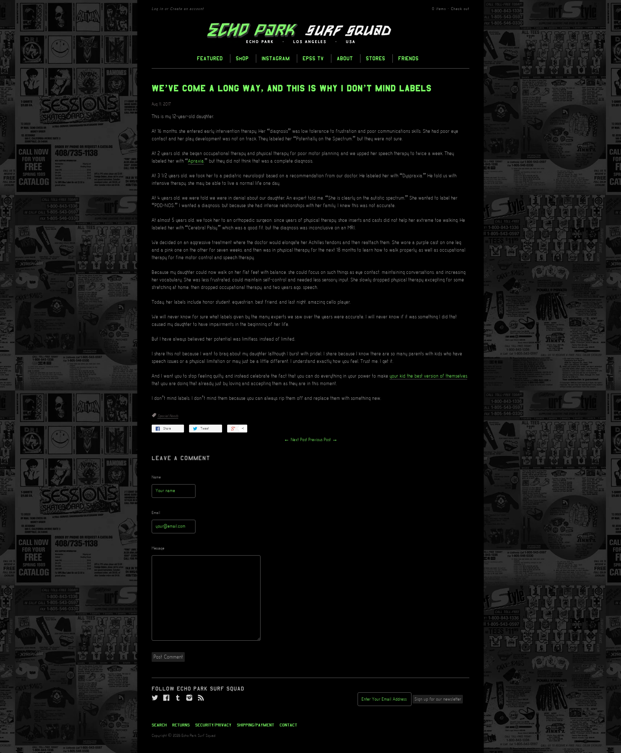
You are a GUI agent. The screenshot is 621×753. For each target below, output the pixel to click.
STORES (375, 58)
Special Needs (167, 416)
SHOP (242, 58)
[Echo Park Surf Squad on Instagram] (189, 698)
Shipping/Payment (255, 725)
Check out (460, 9)
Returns (181, 725)
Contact (288, 725)
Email (156, 513)
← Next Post (295, 440)
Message (158, 548)
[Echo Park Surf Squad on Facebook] (166, 698)
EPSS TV (313, 58)
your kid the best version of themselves (428, 376)
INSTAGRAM (276, 58)
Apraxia (196, 161)
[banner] (310, 33)
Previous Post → (322, 440)
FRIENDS (408, 58)
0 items (439, 9)
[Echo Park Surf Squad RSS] (201, 698)
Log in (157, 9)
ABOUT (345, 58)
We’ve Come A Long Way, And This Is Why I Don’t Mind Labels (292, 88)
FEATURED (210, 58)
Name (156, 477)
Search (159, 725)
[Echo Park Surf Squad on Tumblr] (178, 698)
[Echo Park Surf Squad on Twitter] (155, 698)
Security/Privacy (213, 725)
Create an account (187, 9)
